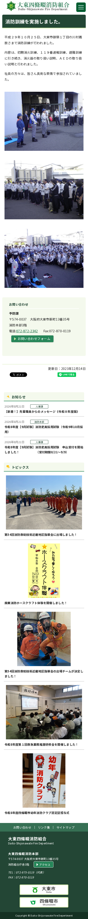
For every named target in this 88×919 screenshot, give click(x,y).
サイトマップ (65, 827)
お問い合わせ (22, 827)
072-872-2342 (27, 331)
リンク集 (44, 827)
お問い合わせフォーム (34, 338)
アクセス (44, 864)
